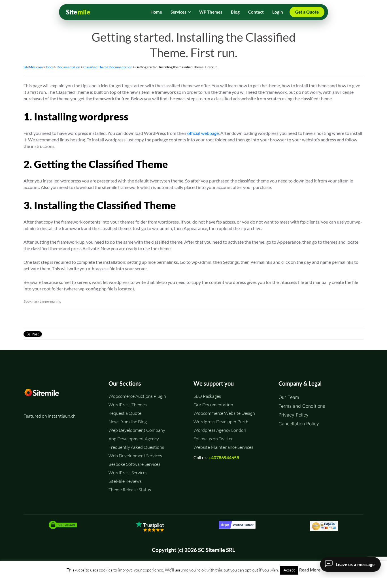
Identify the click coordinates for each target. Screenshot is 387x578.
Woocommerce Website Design (224, 413)
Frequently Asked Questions (136, 447)
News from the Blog (128, 421)
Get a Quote (307, 11)
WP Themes (210, 11)
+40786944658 (224, 457)
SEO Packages (207, 396)
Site (78, 12)
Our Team (288, 397)
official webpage (203, 133)
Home (156, 11)
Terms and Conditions (301, 406)
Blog (235, 11)
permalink (52, 301)
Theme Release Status (130, 489)
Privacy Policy (293, 415)
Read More (309, 569)
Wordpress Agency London (220, 430)
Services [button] (178, 11)
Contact (256, 11)
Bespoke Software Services (134, 464)
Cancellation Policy (298, 423)
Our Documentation (213, 404)
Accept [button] (289, 570)
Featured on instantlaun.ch (50, 416)
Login (277, 11)
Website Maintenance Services (223, 447)
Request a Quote (125, 413)
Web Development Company (137, 430)
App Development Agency (134, 438)
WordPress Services (128, 472)
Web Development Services (135, 455)
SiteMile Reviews (125, 481)
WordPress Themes (128, 404)
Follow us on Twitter (213, 438)
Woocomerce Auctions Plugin (137, 396)
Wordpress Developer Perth (221, 421)
